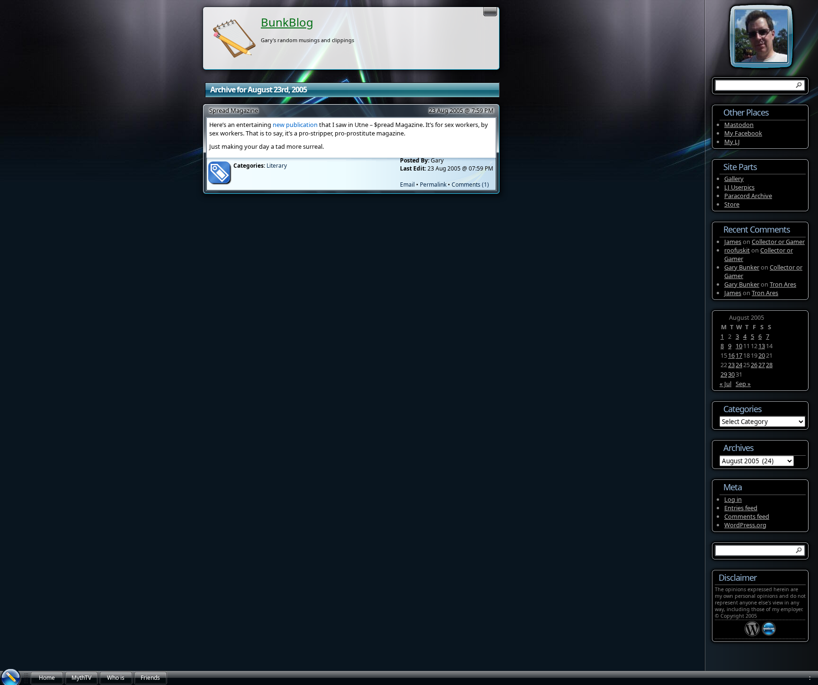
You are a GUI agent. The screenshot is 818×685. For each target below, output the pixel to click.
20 (761, 355)
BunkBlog (287, 22)
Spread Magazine (233, 110)
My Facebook (743, 133)
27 (761, 365)
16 (731, 355)
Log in (733, 499)
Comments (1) (470, 184)
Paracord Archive (748, 195)
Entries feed (740, 508)
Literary (277, 166)
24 (739, 365)
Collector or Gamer (778, 241)
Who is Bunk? (115, 679)
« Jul (725, 383)
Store (731, 204)
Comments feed (746, 516)
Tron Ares (783, 284)
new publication (295, 124)
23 (731, 365)
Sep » (743, 383)
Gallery (734, 178)
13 (761, 346)
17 (739, 355)
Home (47, 678)
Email (407, 184)
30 (731, 374)
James (732, 241)
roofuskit (737, 250)
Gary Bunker (741, 267)
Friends (150, 678)
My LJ (732, 141)
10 (739, 346)
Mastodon (739, 124)
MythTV (81, 678)
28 (769, 365)
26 (754, 365)
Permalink (433, 184)
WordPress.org (745, 525)
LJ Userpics (739, 187)
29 (723, 374)
